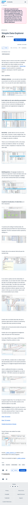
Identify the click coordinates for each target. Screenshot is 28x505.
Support (21, 498)
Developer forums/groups (12, 10)
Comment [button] (22, 470)
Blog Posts (5, 5)
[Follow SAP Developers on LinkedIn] (17, 486)
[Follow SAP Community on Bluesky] (12, 486)
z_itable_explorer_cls (10, 452)
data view (8, 464)
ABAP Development (5, 54)
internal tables (14, 464)
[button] (3, 48)
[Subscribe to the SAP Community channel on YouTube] (15, 486)
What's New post (9, 22)
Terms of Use (21, 490)
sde (19, 464)
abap (3, 464)
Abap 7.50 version (6, 416)
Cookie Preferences (7, 501)
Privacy (7, 490)
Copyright (7, 494)
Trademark (7, 498)
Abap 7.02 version (6, 420)
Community (9, 2)
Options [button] (14, 42)
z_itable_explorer (21, 458)
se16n (23, 464)
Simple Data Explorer (13, 33)
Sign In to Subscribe (20, 39)
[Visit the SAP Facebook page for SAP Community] (10, 486)
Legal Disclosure (21, 494)
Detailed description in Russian (9, 424)
